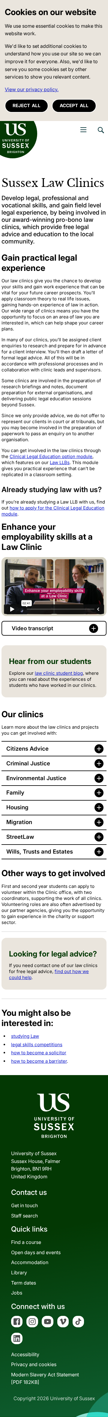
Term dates (23, 1283)
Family (15, 792)
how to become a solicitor (38, 1053)
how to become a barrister (39, 1061)
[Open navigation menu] (83, 129)
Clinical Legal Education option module (51, 456)
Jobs (16, 1293)
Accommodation (29, 1262)
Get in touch (24, 1205)
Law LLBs (60, 462)
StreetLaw (20, 836)
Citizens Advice (27, 748)
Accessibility (25, 1354)
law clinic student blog (59, 673)
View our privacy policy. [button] (31, 89)
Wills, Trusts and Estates (39, 851)
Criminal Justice (28, 763)
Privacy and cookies (33, 1364)
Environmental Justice (36, 778)
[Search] (100, 134)
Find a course (26, 1242)
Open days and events (36, 1252)
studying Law (25, 1036)
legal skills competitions (36, 1044)
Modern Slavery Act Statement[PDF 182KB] (45, 1378)
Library (19, 1273)
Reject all (26, 105)
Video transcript (32, 628)
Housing (17, 807)
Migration (19, 822)
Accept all (74, 105)
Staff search (24, 1216)
